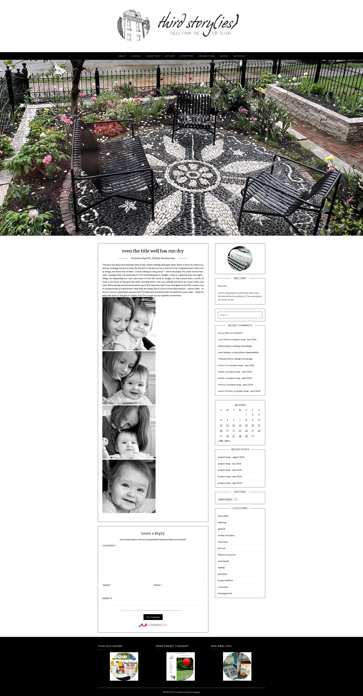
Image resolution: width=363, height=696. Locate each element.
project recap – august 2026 (231, 457)
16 (252, 425)
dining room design (243, 346)
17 (259, 425)
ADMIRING (239, 56)
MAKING (224, 56)
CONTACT (136, 56)
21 (240, 430)
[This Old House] (124, 662)
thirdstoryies (168, 258)
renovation (223, 587)
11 (221, 425)
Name (107, 585)
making (221, 567)
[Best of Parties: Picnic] (180, 662)
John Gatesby (224, 352)
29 (246, 436)
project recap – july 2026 (244, 339)
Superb (197, 692)
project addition (225, 580)
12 (227, 425)
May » (227, 440)
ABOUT (122, 56)
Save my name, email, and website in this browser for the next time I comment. (153, 610)
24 (259, 430)
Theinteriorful (224, 358)
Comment (109, 545)
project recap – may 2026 (242, 365)
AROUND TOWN (206, 56)
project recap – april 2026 (240, 371)
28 (240, 436)
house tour (223, 541)
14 (240, 425)
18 (221, 430)
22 (246, 430)
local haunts (223, 561)
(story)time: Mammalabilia (246, 352)
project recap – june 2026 (230, 470)
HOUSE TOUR (153, 56)
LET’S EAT (170, 56)
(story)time (223, 516)
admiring (222, 522)
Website (107, 598)
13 (233, 425)
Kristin (221, 371)
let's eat (221, 548)
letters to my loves (227, 554)
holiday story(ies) (226, 535)
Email (158, 585)
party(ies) (222, 574)
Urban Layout (224, 346)
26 (227, 436)
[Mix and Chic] (237, 662)
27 (233, 436)
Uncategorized (225, 593)
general (221, 529)
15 (246, 425)
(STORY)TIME (186, 56)
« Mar (220, 440)
